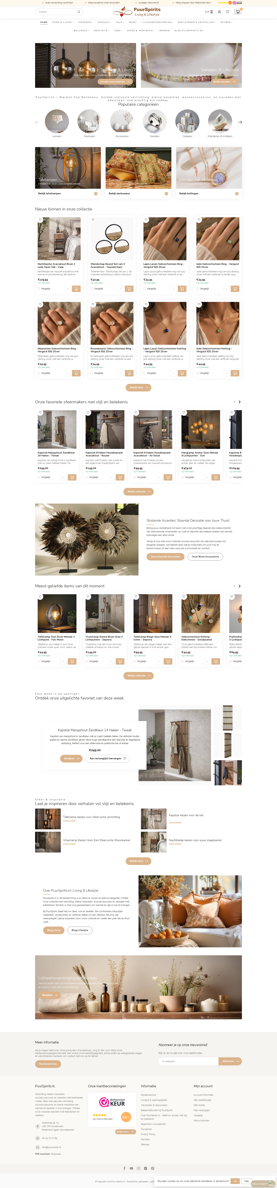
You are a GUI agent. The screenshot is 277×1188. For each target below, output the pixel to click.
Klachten (145, 1139)
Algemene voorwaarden (153, 1124)
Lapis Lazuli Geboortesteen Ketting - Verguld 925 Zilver (164, 350)
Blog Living (53, 930)
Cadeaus (103, 22)
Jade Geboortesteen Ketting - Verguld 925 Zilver (214, 350)
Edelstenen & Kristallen (196, 22)
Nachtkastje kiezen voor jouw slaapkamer (195, 840)
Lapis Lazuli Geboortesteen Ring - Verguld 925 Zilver (163, 265)
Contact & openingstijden (154, 1100)
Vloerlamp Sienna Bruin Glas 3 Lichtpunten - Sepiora (104, 638)
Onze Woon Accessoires (205, 556)
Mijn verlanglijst (202, 1110)
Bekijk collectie (137, 491)
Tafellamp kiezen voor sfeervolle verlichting (91, 817)
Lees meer (69, 820)
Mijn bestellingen (202, 1100)
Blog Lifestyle (80, 930)
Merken (164, 31)
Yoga (117, 31)
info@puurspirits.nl (51, 1147)
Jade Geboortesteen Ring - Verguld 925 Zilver (217, 265)
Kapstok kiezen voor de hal (186, 815)
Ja (235, 1181)
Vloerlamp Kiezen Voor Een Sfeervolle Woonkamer (96, 840)
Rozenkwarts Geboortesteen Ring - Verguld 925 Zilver (112, 350)
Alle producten (201, 1120)
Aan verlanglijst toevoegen (105, 758)
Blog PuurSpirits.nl (189, 31)
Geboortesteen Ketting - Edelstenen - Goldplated (196, 638)
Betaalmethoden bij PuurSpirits (156, 1110)
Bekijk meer (123, 1132)
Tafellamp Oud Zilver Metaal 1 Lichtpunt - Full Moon (56, 638)
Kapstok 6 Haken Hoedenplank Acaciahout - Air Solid (152, 454)
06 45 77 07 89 (49, 1138)
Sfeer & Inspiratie (140, 31)
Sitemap (145, 1144)
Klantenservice (48, 1064)
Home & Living (62, 22)
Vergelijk (45, 289)
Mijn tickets (199, 1105)
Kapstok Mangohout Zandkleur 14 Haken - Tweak (56, 454)
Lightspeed (143, 1181)
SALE (119, 22)
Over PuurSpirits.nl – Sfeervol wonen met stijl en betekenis (164, 1117)
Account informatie (203, 1095)
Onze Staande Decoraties (165, 556)
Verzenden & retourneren (154, 1105)
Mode (132, 22)
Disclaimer (146, 1129)
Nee (247, 1181)
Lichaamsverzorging (157, 22)
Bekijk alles (136, 387)
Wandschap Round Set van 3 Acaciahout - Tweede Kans (108, 265)
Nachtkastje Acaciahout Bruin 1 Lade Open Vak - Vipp (56, 265)
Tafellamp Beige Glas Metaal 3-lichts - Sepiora (153, 638)
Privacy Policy (148, 1134)
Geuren (226, 22)
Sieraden (84, 22)
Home (44, 22)
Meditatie (101, 31)
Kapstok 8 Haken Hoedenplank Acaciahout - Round (104, 454)
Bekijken (69, 758)
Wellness (81, 31)
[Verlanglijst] (227, 12)
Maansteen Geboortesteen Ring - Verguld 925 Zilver (58, 350)
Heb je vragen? (260, 1183)
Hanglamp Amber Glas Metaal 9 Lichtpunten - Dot (199, 454)
